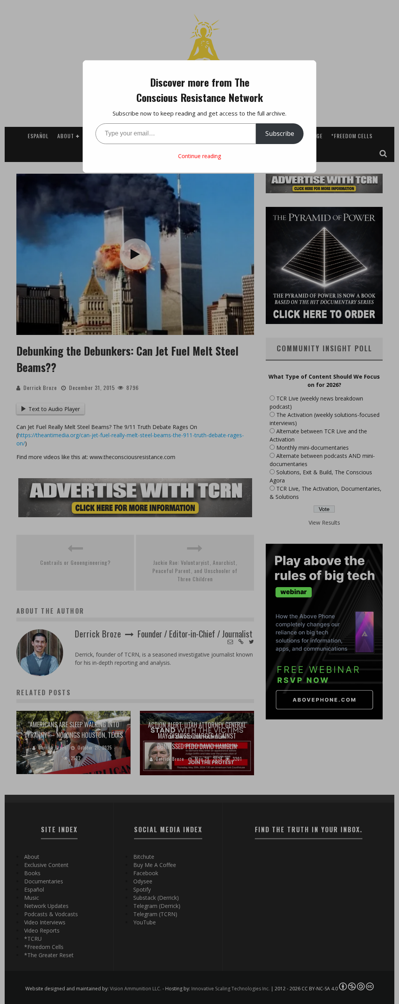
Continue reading (199, 156)
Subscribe (279, 133)
